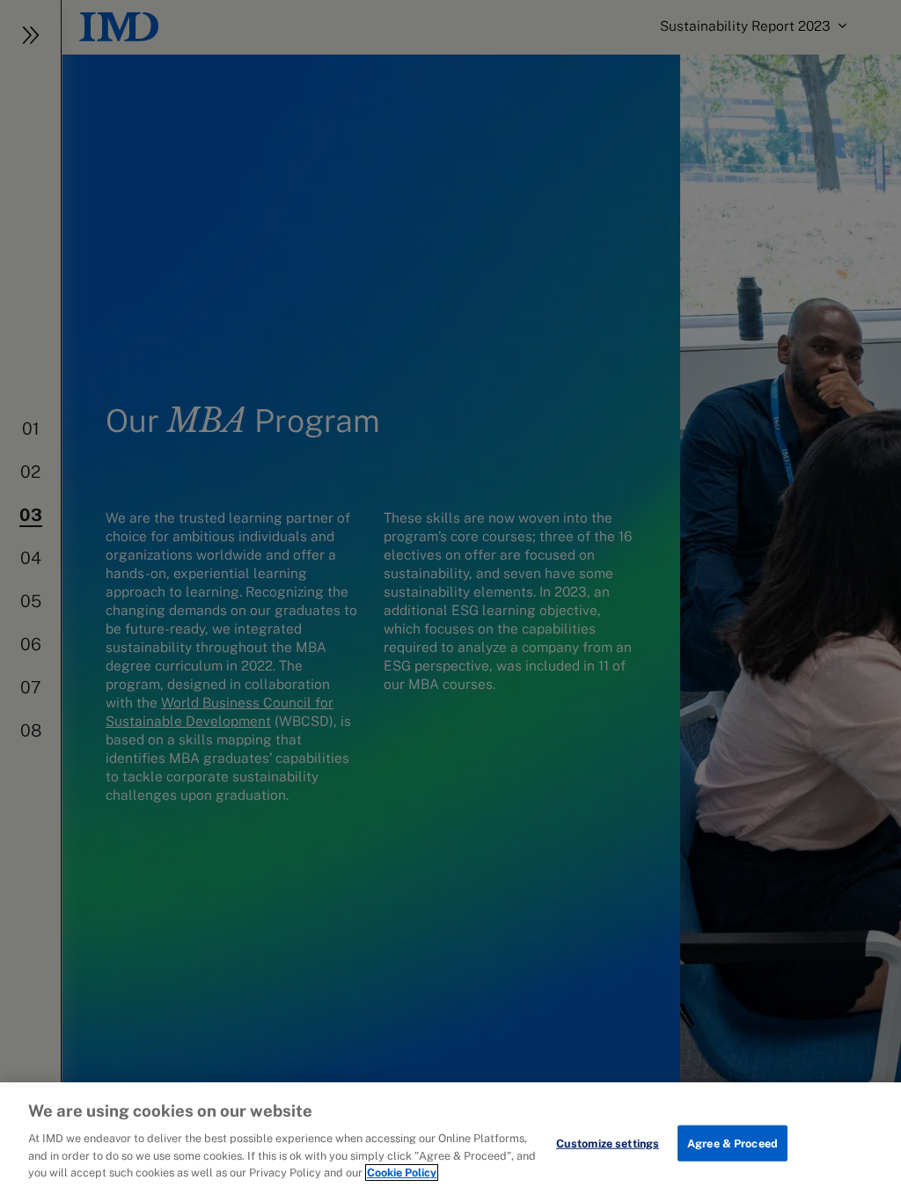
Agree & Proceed (732, 1142)
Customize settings (607, 1142)
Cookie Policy (401, 1172)
